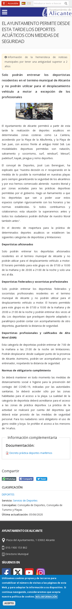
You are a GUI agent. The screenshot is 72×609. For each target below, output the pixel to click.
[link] (57, 14)
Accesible (13, 3)
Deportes (8, 494)
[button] (12, 12)
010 (8, 547)
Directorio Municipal (17, 554)
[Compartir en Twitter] (41, 478)
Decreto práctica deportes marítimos (30, 453)
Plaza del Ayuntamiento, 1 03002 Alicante (30, 540)
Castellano (23, 3)
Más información (46, 596)
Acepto (9, 603)
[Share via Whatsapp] (9, 478)
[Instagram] (40, 572)
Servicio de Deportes (25, 500)
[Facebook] (6, 572)
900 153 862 (19, 547)
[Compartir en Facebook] (26, 478)
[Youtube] (29, 572)
